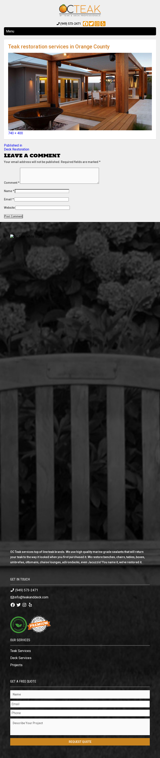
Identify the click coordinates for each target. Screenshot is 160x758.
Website (9, 207)
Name (9, 191)
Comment (11, 182)
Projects (16, 665)
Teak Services (20, 651)
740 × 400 (15, 133)
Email (9, 199)
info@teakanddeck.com (31, 597)
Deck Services (20, 658)
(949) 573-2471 (26, 590)
